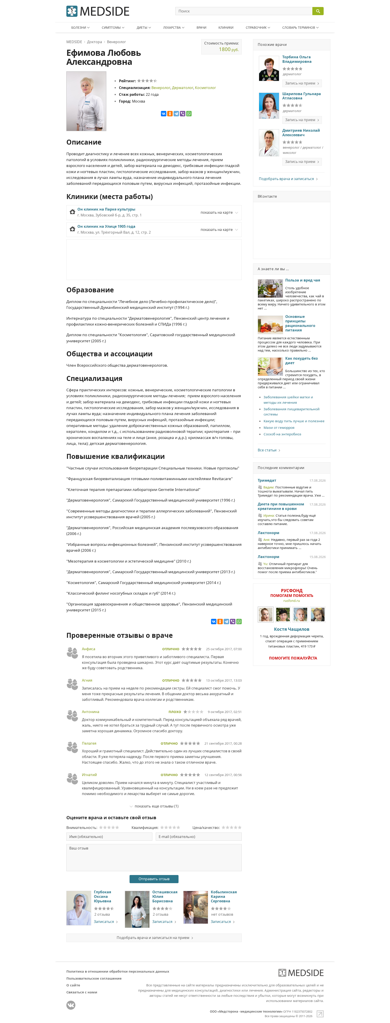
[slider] (147, 81)
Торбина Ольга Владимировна (297, 59)
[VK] (70, 1005)
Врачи (201, 27)
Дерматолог (182, 87)
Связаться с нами (81, 992)
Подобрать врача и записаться (286, 178)
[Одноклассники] (170, 113)
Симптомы (111, 27)
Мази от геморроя (279, 427)
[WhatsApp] (189, 113)
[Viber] (182, 113)
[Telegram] (176, 113)
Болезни (78, 27)
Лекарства (172, 27)
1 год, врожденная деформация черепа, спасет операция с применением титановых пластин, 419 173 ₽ (292, 637)
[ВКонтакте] (163, 113)
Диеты (142, 27)
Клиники (225, 27)
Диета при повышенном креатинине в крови (281, 506)
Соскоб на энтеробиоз (282, 434)
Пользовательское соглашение (94, 978)
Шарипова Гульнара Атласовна (301, 96)
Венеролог (160, 87)
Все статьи (267, 450)
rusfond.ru (291, 600)
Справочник (256, 27)
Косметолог (205, 87)
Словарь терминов (298, 27)
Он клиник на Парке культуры (106, 209)
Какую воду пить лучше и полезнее (294, 421)
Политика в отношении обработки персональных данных (117, 971)
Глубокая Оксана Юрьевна (102, 896)
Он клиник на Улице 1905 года (106, 226)
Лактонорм (268, 533)
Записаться (104, 921)
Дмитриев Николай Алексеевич (301, 132)
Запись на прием (300, 83)
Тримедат (267, 480)
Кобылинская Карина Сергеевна (224, 896)
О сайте (73, 985)
